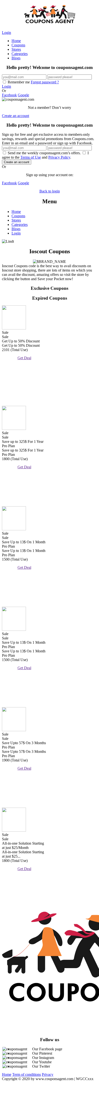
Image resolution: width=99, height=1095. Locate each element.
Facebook (9, 95)
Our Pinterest (42, 1053)
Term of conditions (26, 1074)
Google (23, 95)
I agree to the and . (45, 155)
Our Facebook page (47, 1049)
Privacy (47, 1074)
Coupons (18, 45)
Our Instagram (43, 1058)
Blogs (16, 58)
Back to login (49, 191)
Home (16, 41)
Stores (16, 49)
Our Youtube (42, 1062)
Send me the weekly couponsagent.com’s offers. (44, 153)
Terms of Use (30, 157)
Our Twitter (41, 1066)
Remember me (33, 82)
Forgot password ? (45, 82)
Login (6, 33)
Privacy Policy (59, 157)
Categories (20, 54)
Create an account (15, 116)
